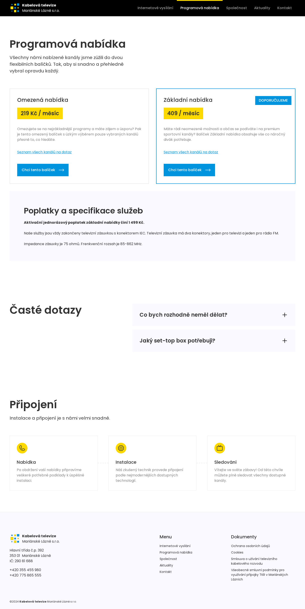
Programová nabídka (199, 7)
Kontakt (284, 7)
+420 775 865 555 (25, 575)
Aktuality (262, 7)
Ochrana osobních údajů (250, 546)
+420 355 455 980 (25, 569)
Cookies (237, 552)
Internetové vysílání (155, 7)
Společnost (236, 7)
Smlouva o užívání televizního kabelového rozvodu (254, 561)
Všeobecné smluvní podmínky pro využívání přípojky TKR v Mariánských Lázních (259, 575)
